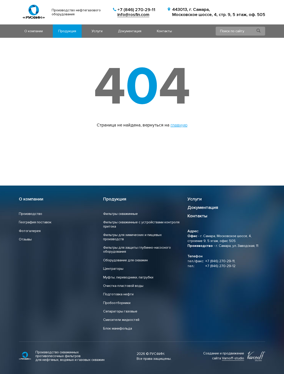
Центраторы (113, 268)
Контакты (164, 31)
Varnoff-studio (233, 358)
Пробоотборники (116, 303)
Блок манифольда (117, 328)
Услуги (97, 31)
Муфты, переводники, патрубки (128, 277)
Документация (129, 31)
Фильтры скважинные (120, 214)
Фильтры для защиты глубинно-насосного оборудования (137, 249)
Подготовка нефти (118, 294)
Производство (30, 214)
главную (179, 125)
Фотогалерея (30, 231)
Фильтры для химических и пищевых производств (132, 237)
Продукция (67, 31)
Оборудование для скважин (125, 260)
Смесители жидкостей (121, 320)
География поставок (35, 222)
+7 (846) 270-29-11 (136, 9)
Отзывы (25, 239)
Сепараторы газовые (120, 311)
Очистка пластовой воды (123, 286)
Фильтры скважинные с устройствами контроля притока (141, 224)
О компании (33, 31)
